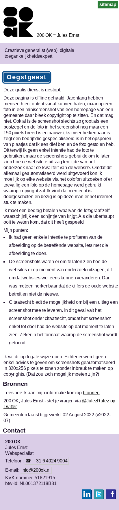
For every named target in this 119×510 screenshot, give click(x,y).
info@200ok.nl (36, 470)
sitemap (107, 4)
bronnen (91, 392)
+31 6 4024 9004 (51, 460)
